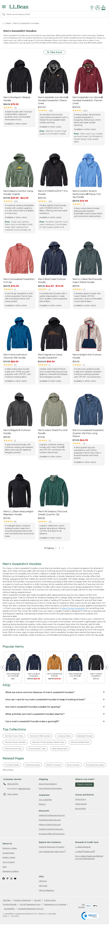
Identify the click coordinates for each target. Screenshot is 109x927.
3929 (51, 110)
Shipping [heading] (43, 779)
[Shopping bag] (104, 7)
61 (15, 289)
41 (49, 289)
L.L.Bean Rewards (83, 847)
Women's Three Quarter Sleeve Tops (48, 742)
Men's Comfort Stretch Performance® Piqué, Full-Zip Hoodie (87, 194)
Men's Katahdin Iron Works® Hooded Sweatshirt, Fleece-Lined (53, 100)
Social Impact (8, 853)
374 (50, 521)
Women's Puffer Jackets (40, 736)
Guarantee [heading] (44, 795)
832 (50, 201)
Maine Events (81, 804)
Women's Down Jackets (15, 742)
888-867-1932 (24, 789)
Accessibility (9, 909)
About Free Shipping (48, 784)
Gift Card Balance (46, 890)
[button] (90, 915)
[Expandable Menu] (4, 7)
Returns (42, 804)
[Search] (3, 14)
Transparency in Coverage (55, 904)
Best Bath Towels (84, 736)
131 (50, 440)
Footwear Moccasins (95, 765)
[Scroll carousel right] (106, 667)
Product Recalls (9, 904)
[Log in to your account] (97, 7)
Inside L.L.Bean (9, 857)
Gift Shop (43, 881)
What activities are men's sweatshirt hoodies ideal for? (35, 714)
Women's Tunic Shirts (14, 736)
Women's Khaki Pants (80, 742)
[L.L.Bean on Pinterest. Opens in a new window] (7, 878)
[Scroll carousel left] (3, 667)
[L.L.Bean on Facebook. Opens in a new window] (4, 878)
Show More (8, 770)
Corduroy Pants (64, 736)
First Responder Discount (50, 820)
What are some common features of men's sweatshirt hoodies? (40, 692)
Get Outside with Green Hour (52, 851)
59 (84, 443)
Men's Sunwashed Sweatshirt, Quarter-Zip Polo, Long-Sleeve (88, 433)
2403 (85, 110)
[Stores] (92, 8)
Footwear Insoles (32, 765)
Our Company (9, 862)
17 (49, 365)
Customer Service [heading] (12, 779)
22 (15, 440)
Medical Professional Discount (52, 815)
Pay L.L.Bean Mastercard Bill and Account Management (89, 857)
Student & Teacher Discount (51, 829)
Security (37, 900)
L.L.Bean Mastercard (85, 851)
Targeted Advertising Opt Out (30, 909)
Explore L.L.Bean (10, 848)
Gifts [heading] (41, 876)
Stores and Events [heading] (84, 795)
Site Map (7, 900)
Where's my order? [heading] (85, 779)
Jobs (5, 867)
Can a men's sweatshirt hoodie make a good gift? (32, 721)
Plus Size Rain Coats (37, 748)
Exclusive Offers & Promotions (51, 834)
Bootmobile (80, 808)
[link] (13, 662)
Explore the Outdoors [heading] (50, 842)
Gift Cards (43, 886)
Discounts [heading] (44, 811)
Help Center (12, 794)
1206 (16, 201)
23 (84, 289)
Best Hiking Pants (59, 748)
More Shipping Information (50, 788)
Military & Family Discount (50, 824)
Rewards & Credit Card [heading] (86, 842)
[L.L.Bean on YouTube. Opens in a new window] (15, 878)
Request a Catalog (11, 871)
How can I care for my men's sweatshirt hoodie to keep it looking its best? (45, 699)
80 (15, 521)
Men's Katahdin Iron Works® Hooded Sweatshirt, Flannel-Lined (88, 100)
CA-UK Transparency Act (30, 904)
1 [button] (59, 548)
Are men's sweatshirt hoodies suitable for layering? (33, 707)
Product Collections (22, 900)
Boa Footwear (73, 765)
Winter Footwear (53, 765)
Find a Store (80, 799)
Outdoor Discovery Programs (51, 847)
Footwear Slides (12, 765)
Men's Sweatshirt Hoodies (26, 23)
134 (15, 107)
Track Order (84, 784)
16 (84, 365)
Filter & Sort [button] (56, 52)
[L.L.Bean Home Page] (22, 7)
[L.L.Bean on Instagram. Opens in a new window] (11, 878)
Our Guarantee (45, 799)
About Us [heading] (7, 843)
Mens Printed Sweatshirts (74, 608)
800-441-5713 (12, 784)
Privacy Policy (50, 900)
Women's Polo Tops (13, 748)
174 (15, 365)
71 (84, 204)
